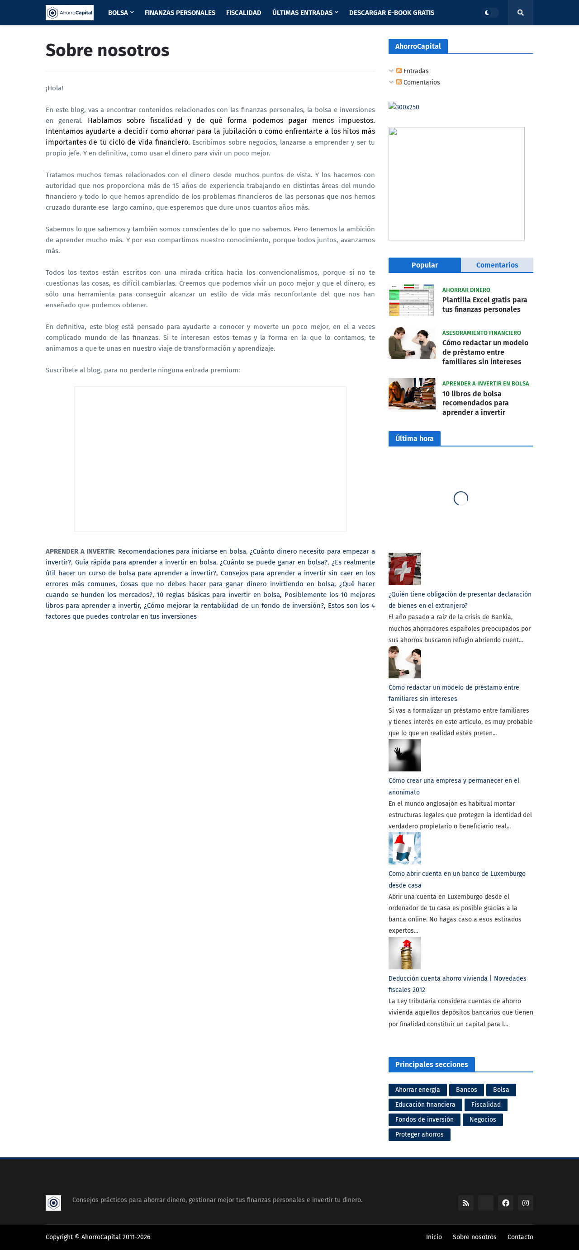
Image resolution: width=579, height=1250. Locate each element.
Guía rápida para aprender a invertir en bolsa (145, 562)
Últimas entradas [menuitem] (302, 13)
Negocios (483, 1119)
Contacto (520, 1237)
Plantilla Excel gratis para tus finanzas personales (484, 305)
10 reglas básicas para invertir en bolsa (218, 595)
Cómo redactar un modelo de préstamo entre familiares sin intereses (485, 352)
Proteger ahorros (419, 1134)
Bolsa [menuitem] (118, 13)
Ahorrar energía (417, 1090)
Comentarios (421, 82)
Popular (425, 265)
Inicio (434, 1237)
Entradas (415, 71)
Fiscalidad (486, 1105)
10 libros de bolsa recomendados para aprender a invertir (475, 403)
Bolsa (501, 1090)
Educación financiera (425, 1105)
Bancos (466, 1090)
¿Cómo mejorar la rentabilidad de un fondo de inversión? (233, 606)
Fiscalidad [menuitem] (243, 13)
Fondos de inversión (424, 1119)
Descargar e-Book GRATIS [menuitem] (391, 13)
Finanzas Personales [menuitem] (180, 13)
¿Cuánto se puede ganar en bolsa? (273, 562)
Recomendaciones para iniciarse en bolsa (182, 551)
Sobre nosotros (475, 1237)
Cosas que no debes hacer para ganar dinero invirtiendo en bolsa (227, 584)
